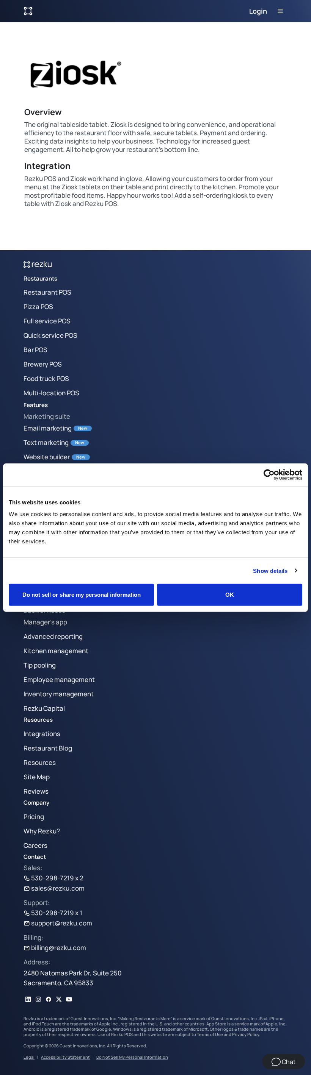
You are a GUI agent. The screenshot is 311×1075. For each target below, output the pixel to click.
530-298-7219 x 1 (56, 913)
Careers (35, 845)
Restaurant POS (47, 292)
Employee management (59, 679)
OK (229, 594)
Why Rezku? (42, 831)
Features (36, 404)
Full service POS (47, 321)
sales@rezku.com (58, 888)
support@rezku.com (61, 923)
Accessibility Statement (65, 1057)
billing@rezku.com (58, 947)
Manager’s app (45, 622)
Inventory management (59, 694)
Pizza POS (38, 306)
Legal (29, 1057)
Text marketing (46, 442)
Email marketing (48, 428)
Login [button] (258, 11)
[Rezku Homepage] (28, 11)
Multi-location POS (51, 393)
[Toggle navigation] (280, 11)
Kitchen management (56, 650)
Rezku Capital (44, 708)
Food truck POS (46, 378)
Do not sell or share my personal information (81, 594)
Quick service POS (50, 335)
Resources (40, 762)
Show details (270, 570)
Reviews (36, 791)
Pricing (34, 816)
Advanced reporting (53, 636)
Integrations (42, 733)
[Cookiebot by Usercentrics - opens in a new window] (269, 474)
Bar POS (35, 349)
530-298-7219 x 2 (57, 878)
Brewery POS (43, 364)
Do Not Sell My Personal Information (132, 1057)
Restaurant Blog (48, 748)
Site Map (37, 777)
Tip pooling (40, 665)
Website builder (47, 457)
